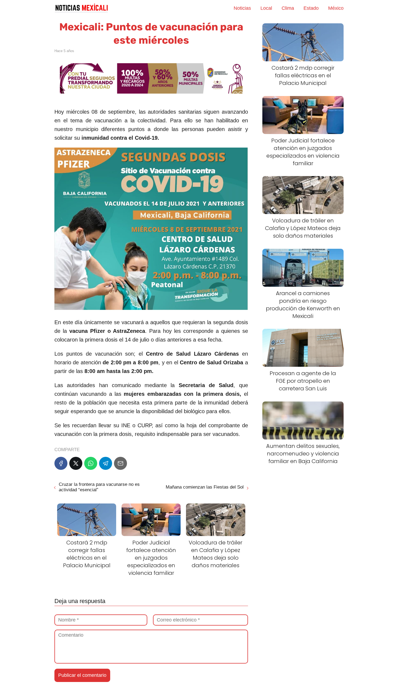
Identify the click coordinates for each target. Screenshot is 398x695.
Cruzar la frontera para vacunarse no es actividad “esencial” (99, 487)
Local (266, 8)
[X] (75, 463)
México (336, 8)
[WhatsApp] (90, 463)
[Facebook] (60, 463)
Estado (311, 8)
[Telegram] (105, 463)
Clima (288, 8)
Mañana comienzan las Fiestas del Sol (205, 487)
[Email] (120, 463)
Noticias (242, 8)
